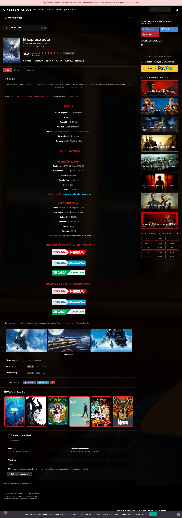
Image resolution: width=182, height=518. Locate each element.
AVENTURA (39, 61)
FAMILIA (59, 61)
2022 (147, 243)
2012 (160, 257)
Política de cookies (145, 510)
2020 (172, 243)
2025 (147, 238)
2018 (160, 248)
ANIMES (59, 10)
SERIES (50, 10)
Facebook (150, 29)
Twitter (167, 29)
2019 (147, 248)
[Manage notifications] (5, 513)
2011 (172, 257)
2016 (147, 252)
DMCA (157, 510)
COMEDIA (49, 61)
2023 (172, 238)
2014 (172, 252)
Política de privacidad (126, 510)
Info (7, 70)
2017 (172, 248)
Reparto (18, 70)
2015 (160, 252)
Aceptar (153, 514)
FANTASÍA (69, 61)
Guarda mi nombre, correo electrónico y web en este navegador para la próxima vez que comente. (49, 469)
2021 (160, 243)
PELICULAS (39, 10)
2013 (147, 257)
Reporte (30, 70)
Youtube (148, 34)
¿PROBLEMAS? (70, 10)
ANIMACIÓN (27, 61)
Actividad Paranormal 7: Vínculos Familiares (31, 97)
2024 (159, 238)
